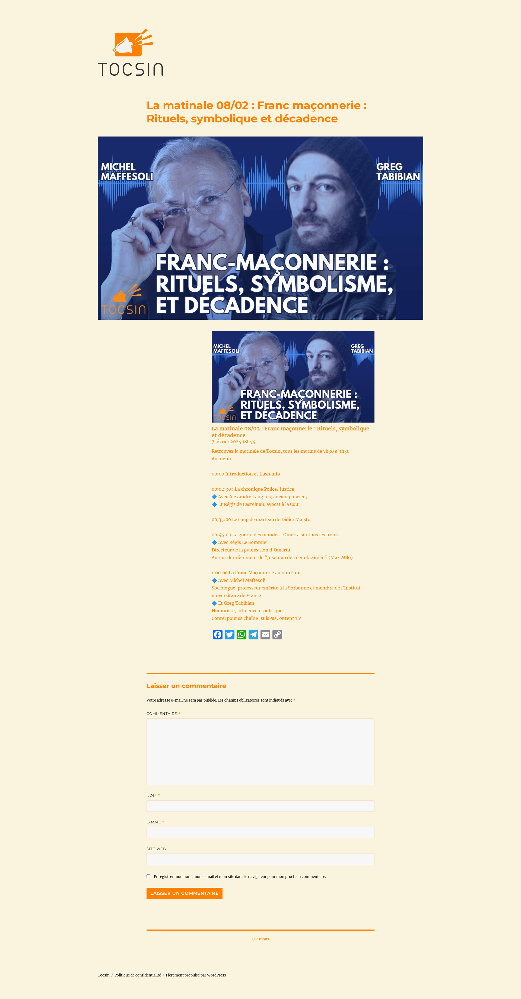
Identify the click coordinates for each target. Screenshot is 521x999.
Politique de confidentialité (138, 975)
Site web (156, 848)
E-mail (155, 822)
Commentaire (164, 713)
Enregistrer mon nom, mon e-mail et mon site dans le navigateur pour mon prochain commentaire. (240, 876)
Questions (260, 939)
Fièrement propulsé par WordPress (196, 975)
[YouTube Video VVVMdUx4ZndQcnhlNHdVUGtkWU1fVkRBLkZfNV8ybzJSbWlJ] (293, 377)
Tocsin (104, 975)
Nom (153, 795)
